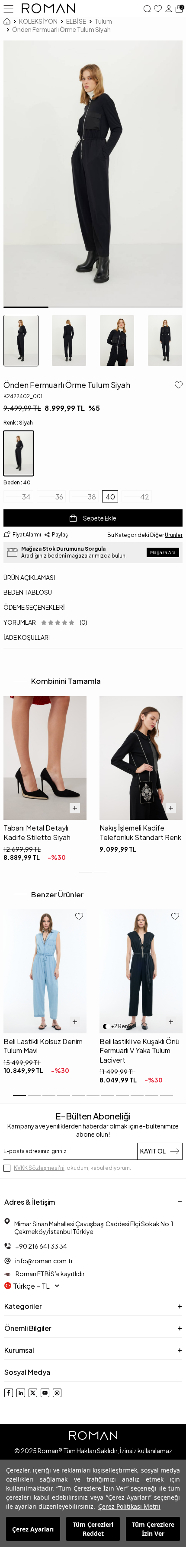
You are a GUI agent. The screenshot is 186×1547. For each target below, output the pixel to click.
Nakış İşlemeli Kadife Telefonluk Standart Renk (140, 832)
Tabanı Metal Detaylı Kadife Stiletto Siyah (37, 832)
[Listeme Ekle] (177, 385)
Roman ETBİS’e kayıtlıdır (50, 1273)
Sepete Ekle (99, 518)
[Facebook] (8, 1393)
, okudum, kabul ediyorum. (72, 1168)
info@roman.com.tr (44, 1261)
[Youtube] (45, 1393)
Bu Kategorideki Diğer (145, 535)
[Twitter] (33, 1393)
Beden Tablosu (27, 592)
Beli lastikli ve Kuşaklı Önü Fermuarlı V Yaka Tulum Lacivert (139, 1050)
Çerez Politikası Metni (129, 1506)
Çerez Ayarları (33, 1529)
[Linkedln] (20, 1393)
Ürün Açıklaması (29, 577)
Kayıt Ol (153, 1151)
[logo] (48, 8)
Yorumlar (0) (45, 622)
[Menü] (8, 8)
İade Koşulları (26, 637)
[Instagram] (57, 1393)
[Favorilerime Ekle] (79, 917)
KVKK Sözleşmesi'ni (39, 1168)
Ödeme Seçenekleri (34, 607)
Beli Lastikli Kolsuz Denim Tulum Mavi (43, 1046)
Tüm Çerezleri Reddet (93, 1529)
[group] (93, 174)
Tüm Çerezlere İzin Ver (153, 1529)
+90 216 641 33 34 (41, 1246)
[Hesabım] (168, 8)
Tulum (103, 21)
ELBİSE (76, 21)
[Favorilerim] (158, 8)
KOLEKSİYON (38, 21)
